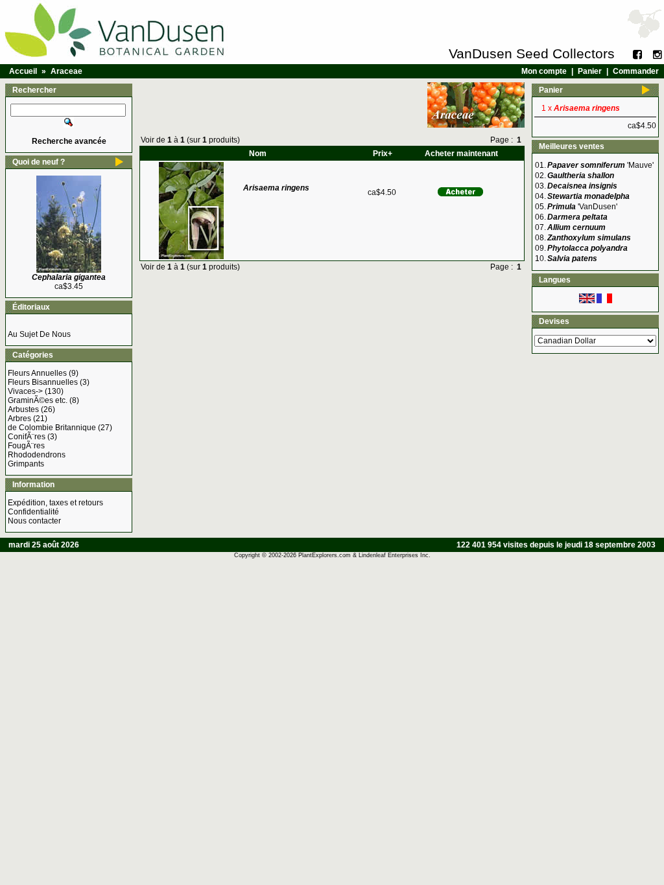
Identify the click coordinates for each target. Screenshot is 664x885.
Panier (590, 71)
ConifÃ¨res (26, 436)
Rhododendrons (36, 454)
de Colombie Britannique (52, 427)
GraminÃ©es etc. (37, 400)
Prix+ (382, 153)
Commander (636, 71)
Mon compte (544, 71)
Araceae (66, 71)
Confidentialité (33, 511)
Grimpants (26, 463)
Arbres (19, 418)
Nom (258, 153)
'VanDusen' (582, 206)
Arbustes (23, 409)
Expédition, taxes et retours (55, 502)
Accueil (23, 71)
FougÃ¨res (26, 445)
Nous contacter (34, 520)
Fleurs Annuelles (37, 373)
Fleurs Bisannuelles (43, 382)
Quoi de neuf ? (38, 162)
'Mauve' (600, 165)
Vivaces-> (25, 391)
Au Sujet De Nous (39, 334)
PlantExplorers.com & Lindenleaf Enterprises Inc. (364, 555)
